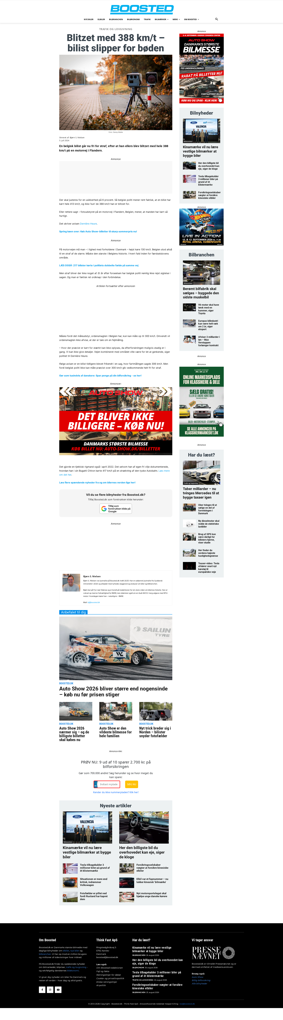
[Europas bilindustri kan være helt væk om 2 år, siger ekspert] (189, 323)
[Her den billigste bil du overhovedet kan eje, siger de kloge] (144, 827)
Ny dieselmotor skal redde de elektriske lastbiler (208, 524)
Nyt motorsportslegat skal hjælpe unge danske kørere (151, 895)
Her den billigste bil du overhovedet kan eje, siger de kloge (142, 852)
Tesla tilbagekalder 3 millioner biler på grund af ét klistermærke (95, 867)
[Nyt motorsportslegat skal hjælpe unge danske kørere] (126, 897)
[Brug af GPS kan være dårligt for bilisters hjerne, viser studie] (189, 537)
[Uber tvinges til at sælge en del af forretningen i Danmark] (189, 507)
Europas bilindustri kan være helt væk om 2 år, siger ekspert (208, 325)
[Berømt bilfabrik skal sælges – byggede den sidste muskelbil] (201, 272)
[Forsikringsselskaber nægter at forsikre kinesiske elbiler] (126, 868)
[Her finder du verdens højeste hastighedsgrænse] (189, 553)
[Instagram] (50, 990)
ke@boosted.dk (187, 1004)
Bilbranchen (68, 842)
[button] (216, 19)
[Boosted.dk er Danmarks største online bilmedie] (141, 9)
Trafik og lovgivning (115, 29)
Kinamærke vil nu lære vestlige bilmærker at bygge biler (87, 852)
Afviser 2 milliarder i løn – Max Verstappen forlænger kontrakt (209, 341)
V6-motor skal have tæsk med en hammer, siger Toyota (208, 309)
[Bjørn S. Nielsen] (71, 589)
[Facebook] (42, 990)
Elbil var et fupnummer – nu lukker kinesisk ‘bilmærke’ (152, 880)
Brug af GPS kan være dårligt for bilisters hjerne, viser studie (207, 538)
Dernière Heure (88, 223)
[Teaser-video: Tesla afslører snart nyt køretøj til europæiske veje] (189, 566)
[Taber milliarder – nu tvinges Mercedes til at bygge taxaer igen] (201, 473)
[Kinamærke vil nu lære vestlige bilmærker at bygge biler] (87, 827)
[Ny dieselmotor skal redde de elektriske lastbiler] (189, 523)
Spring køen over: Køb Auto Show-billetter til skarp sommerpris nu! (98, 231)
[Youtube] (58, 990)
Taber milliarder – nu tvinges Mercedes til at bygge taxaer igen (201, 493)
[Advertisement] (115, 308)
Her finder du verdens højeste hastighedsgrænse (208, 553)
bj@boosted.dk (94, 602)
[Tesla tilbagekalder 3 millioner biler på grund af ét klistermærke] (70, 868)
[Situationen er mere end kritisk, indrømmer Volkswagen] (70, 883)
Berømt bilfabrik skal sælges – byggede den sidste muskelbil (201, 293)
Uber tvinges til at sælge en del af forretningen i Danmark (207, 509)
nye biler (74, 950)
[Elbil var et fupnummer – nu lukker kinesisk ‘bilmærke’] (126, 883)
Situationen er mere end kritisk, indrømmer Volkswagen (93, 882)
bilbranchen (45, 954)
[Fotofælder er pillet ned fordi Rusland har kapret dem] (70, 897)
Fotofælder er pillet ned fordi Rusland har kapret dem (94, 896)
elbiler (66, 950)
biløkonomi (73, 970)
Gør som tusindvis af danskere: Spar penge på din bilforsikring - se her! (100, 375)
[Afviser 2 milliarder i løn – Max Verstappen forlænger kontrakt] (189, 339)
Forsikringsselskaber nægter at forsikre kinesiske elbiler (152, 867)
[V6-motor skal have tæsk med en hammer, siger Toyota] (189, 307)
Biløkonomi (124, 842)
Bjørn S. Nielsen (77, 138)
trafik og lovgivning (76, 967)
